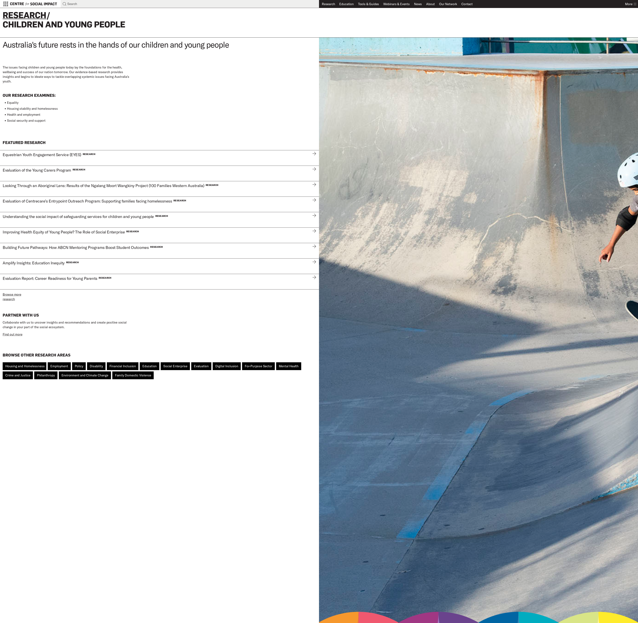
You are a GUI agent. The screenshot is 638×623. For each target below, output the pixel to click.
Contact (467, 4)
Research (328, 4)
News (418, 4)
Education (346, 4)
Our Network (448, 4)
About (430, 4)
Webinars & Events (396, 4)
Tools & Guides (368, 4)
